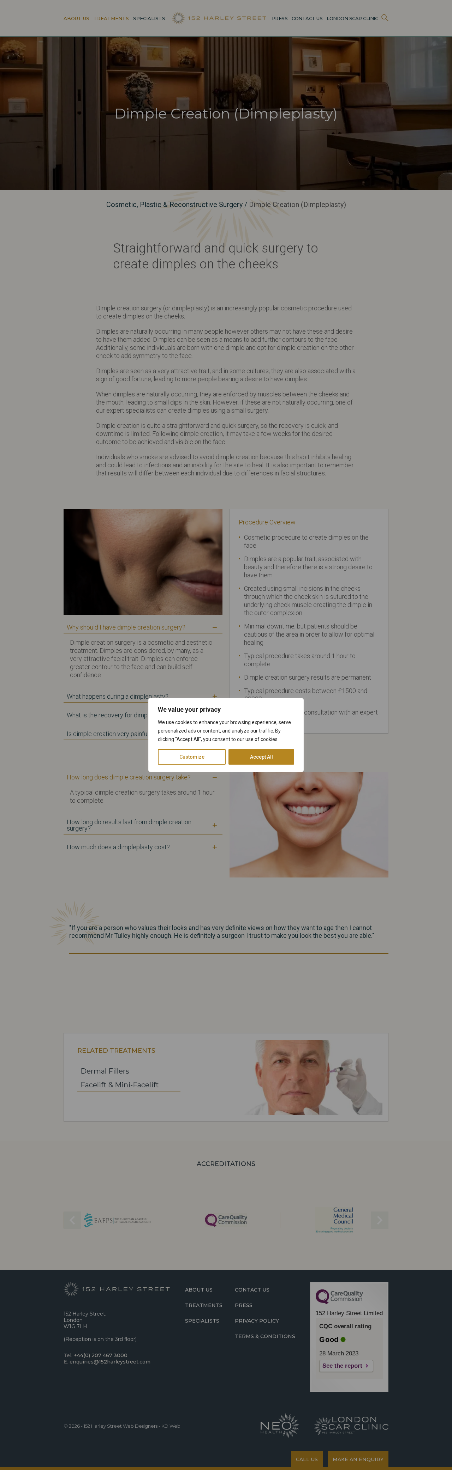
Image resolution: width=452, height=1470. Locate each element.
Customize (191, 757)
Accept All (261, 757)
